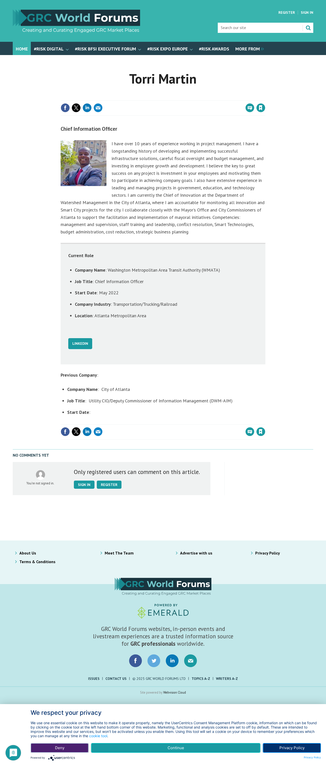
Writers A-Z (227, 678)
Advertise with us (196, 553)
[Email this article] (98, 107)
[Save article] (260, 107)
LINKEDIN (80, 343)
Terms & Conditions (37, 561)
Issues (94, 678)
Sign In (307, 12)
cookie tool (98, 736)
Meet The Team (119, 553)
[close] (264, 97)
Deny (59, 747)
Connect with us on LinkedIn (172, 660)
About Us (27, 553)
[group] (248, 48)
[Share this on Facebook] (65, 107)
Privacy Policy (267, 553)
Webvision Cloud (174, 692)
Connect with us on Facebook (135, 660)
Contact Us (116, 678)
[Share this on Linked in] (87, 107)
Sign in (200, 97)
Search (308, 28)
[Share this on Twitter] (76, 107)
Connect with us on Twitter (153, 660)
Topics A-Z (201, 678)
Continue (176, 747)
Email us (190, 660)
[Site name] (76, 31)
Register (286, 12)
